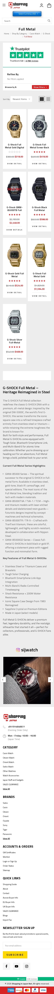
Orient (5, 816)
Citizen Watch (8, 757)
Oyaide (6, 820)
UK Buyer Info (9, 906)
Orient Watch (8, 762)
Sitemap (6, 870)
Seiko (5, 802)
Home (6, 33)
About (5, 888)
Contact (6, 893)
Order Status (8, 865)
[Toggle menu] (4, 5)
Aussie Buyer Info (10, 897)
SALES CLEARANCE (10, 784)
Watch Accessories (11, 775)
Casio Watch (35, 33)
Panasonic (7, 834)
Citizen (6, 811)
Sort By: (6, 99)
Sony (5, 825)
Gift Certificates (9, 852)
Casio (5, 807)
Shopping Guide (10, 884)
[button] (27, 87)
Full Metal (28, 36)
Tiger (5, 829)
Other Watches (9, 771)
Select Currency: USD (27, 13)
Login (5, 861)
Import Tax (7, 919)
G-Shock (46, 33)
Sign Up (13, 861)
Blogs (5, 915)
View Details (14, 229)
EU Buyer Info (9, 902)
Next (50, 679)
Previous (3, 679)
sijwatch (29, 649)
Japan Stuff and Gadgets (13, 779)
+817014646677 (16, 726)
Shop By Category (19, 33)
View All (6, 788)
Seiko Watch (8, 766)
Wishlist (6, 856)
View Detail (14, 163)
